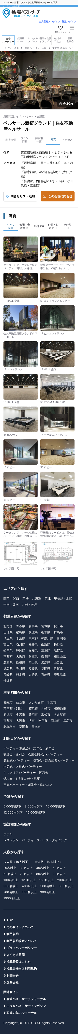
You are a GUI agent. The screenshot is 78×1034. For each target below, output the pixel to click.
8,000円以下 (33, 806)
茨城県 (33, 632)
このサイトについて (20, 927)
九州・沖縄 (29, 604)
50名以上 (59, 868)
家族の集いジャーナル (21, 1013)
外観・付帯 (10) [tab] (53, 226)
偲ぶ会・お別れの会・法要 (21, 778)
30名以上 (26, 868)
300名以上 (10, 886)
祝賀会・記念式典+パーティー (54, 760)
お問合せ (12, 975)
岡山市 (55, 720)
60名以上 (9, 874)
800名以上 (29, 892)
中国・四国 (11, 604)
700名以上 (10, 892)
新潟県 (61, 638)
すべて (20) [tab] (11, 226)
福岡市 (23, 726)
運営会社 (12, 982)
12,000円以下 (13, 812)
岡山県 (33, 662)
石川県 (20, 644)
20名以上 (9, 868)
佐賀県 (58, 668)
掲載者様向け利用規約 (21, 968)
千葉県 (20, 638)
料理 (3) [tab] (39, 226)
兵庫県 (33, 656)
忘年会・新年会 (44, 748)
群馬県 (58, 632)
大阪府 (20, 656)
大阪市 (20, 720)
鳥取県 (8, 662)
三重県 (45, 650)
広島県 (45, 662)
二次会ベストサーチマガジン (26, 1006)
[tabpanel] (39, 401)
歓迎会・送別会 (14, 754)
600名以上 (66, 886)
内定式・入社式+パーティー (22, 766)
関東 (6, 598)
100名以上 (10, 880)
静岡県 (20, 650)
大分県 (33, 674)
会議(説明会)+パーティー (45, 754)
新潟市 (8, 714)
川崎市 (45, 708)
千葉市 (51, 702)
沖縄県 (8, 680)
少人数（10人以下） (17, 862)
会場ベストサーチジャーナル (26, 999)
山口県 (58, 662)
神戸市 (42, 720)
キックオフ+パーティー (19, 772)
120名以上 (28, 880)
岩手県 (33, 626)
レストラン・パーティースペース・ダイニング (35, 840)
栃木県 (45, 632)
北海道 (36, 598)
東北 (48, 598)
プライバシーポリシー (21, 948)
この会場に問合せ (60, 196)
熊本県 (20, 674)
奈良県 (45, 656)
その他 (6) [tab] (67, 226)
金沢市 (20, 714)
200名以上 (64, 880)
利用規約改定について (21, 941)
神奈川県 (47, 638)
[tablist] (39, 227)
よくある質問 (15, 954)
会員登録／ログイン (49, 21)
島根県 (20, 662)
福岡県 (45, 668)
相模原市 (60, 708)
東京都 (33, 638)
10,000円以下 (55, 806)
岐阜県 (8, 650)
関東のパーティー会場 (35, 48)
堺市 (32, 720)
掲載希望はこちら (18, 961)
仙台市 (20, 702)
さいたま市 (36, 702)
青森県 (20, 626)
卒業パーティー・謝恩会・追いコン (27, 784)
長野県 (58, 644)
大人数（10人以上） (48, 862)
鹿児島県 (60, 674)
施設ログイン (69, 21)
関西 (16, 598)
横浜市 (33, 708)
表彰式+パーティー (16, 760)
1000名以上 (11, 898)
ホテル (8, 834)
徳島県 (8, 668)
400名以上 (29, 886)
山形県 (8, 632)
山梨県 (45, 644)
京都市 (8, 720)
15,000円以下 (35, 812)
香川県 (20, 668)
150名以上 (46, 880)
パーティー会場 (11, 48)
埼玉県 (8, 638)
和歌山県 (60, 656)
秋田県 (58, 626)
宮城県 (45, 626)
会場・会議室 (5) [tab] (25, 226)
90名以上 (59, 874)
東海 (26, 598)
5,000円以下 (12, 806)
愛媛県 (33, 668)
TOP (9, 920)
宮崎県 (45, 674)
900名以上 (47, 892)
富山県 (8, 644)
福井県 (33, 644)
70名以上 (26, 874)
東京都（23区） (14, 708)
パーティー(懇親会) (16, 748)
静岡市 (33, 714)
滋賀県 (58, 650)
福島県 (20, 632)
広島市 (67, 720)
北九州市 (9, 726)
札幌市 (8, 702)
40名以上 (42, 868)
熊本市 (36, 726)
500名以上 (47, 886)
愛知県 (33, 650)
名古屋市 (60, 714)
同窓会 (43, 772)
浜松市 (45, 714)
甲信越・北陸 (63, 598)
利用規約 (12, 934)
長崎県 (8, 674)
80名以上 (42, 874)
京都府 (8, 656)
